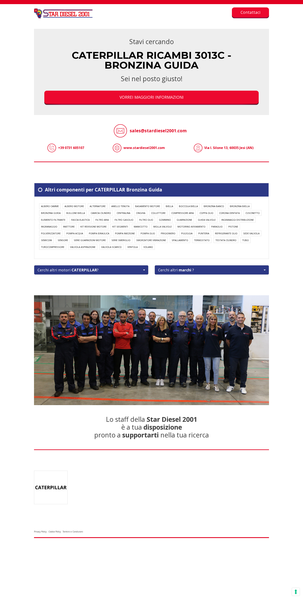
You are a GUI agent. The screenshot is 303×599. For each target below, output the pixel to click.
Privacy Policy (40, 531)
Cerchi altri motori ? (68, 269)
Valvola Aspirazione (82, 247)
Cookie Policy (54, 531)
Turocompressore (52, 247)
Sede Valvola (251, 233)
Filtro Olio (146, 219)
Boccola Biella (188, 206)
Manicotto (141, 226)
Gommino (165, 219)
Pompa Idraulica (99, 233)
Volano (148, 247)
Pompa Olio (148, 233)
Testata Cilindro (225, 240)
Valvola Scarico (111, 247)
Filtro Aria (102, 219)
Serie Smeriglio (121, 240)
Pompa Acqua (74, 233)
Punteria (203, 233)
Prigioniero (168, 233)
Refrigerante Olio (226, 233)
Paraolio (217, 226)
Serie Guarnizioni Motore (90, 240)
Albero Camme (50, 206)
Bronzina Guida (51, 213)
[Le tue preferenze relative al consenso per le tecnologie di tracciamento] (296, 592)
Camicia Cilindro (101, 213)
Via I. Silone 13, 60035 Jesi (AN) (229, 147)
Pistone (233, 226)
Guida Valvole (207, 219)
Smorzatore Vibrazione (151, 240)
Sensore (63, 240)
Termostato (202, 240)
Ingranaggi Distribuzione (237, 219)
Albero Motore (74, 206)
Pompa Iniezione (125, 233)
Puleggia (187, 233)
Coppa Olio (206, 213)
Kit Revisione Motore (93, 226)
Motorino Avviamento (191, 226)
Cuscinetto (252, 213)
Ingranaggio (49, 226)
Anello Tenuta (120, 206)
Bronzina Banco (214, 206)
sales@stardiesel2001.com (158, 131)
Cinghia (140, 213)
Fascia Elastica (80, 219)
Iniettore (69, 226)
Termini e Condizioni (73, 531)
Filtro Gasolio (124, 219)
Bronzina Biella (240, 206)
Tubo (245, 240)
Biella (169, 206)
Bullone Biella (75, 213)
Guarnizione (184, 219)
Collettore (158, 213)
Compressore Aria (182, 213)
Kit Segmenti (120, 226)
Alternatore (98, 206)
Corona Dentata (229, 213)
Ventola (132, 247)
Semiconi (46, 240)
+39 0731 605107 (71, 147)
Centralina (123, 213)
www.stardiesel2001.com (144, 147)
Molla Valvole (162, 226)
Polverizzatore (51, 233)
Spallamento (180, 240)
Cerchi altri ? (176, 269)
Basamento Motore (147, 206)
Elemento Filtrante (53, 219)
